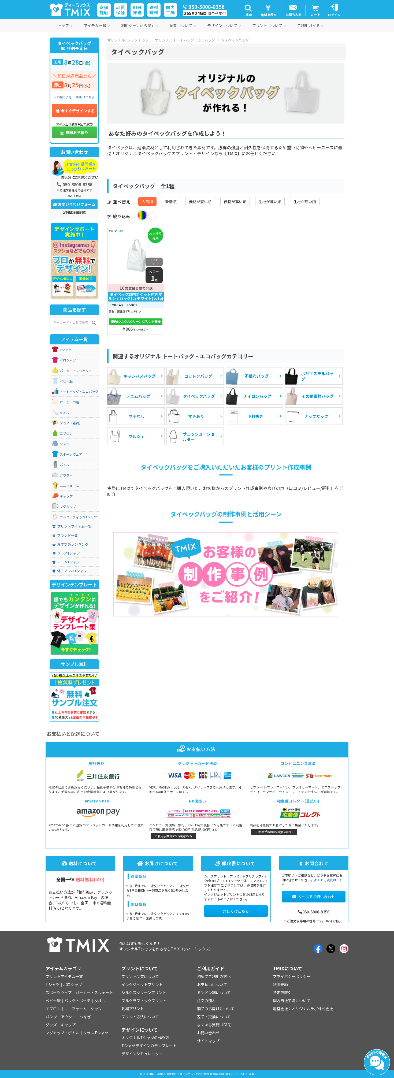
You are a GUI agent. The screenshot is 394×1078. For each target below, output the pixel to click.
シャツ (64, 444)
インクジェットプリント (142, 984)
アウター (66, 475)
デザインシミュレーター (142, 1053)
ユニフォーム (69, 486)
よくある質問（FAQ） (215, 1024)
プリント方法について (140, 1016)
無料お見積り (77, 132)
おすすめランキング (72, 544)
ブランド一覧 (67, 535)
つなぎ (85, 1016)
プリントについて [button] (267, 25)
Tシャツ (65, 350)
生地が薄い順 (270, 201)
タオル (64, 412)
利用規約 (280, 984)
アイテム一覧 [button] (95, 25)
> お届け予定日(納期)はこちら (74, 97)
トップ (63, 25)
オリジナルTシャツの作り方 (145, 1037)
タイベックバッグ (235, 40)
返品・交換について (214, 1016)
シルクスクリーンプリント (143, 992)
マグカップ (68, 506)
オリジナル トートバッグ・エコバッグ (185, 40)
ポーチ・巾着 (69, 402)
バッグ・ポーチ (77, 1000)
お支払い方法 (201, 749)
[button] (248, 10)
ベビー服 (66, 381)
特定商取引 (282, 992)
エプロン (66, 433)
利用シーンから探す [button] (138, 25)
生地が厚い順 (304, 201)
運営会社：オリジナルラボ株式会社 (303, 1008)
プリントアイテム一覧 (74, 526)
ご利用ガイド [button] (308, 25)
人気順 (147, 201)
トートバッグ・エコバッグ (79, 391)
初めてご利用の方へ (214, 976)
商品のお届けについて (216, 1008)
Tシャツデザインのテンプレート (149, 1045)
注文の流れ (206, 1000)
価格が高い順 (235, 201)
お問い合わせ (208, 1032)
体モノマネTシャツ (72, 570)
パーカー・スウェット (76, 371)
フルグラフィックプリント (143, 1000)
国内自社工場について (291, 1000)
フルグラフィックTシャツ (78, 517)
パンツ (65, 465)
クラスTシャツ (68, 553)
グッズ (51, 1024)
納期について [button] (181, 25)
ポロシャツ (68, 360)
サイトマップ (208, 1040)
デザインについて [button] (222, 25)
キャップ (66, 496)
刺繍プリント (132, 1008)
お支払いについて (212, 984)
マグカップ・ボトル (62, 1032)
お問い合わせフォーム (76, 204)
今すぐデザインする (78, 110)
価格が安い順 (200, 201)
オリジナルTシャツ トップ (128, 40)
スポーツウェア (71, 454)
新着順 (171, 201)
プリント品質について (140, 976)
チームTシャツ (68, 562)
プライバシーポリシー (291, 976)
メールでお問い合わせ (316, 896)
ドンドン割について (214, 992)
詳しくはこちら (236, 911)
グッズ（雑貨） (71, 423)
